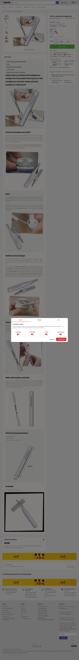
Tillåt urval (51, 339)
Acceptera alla (61, 339)
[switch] (18, 334)
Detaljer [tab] (39, 319)
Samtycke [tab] (20, 319)
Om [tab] (58, 319)
